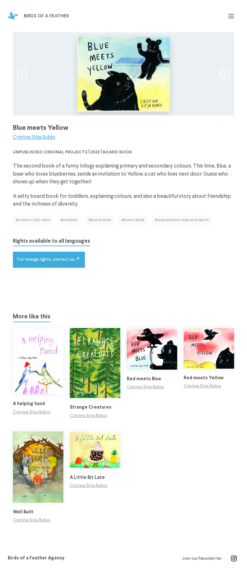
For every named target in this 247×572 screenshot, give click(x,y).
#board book (133, 220)
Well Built (23, 512)
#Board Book (99, 220)
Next (225, 74)
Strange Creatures (91, 407)
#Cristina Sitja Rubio (33, 220)
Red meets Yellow (204, 378)
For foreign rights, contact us (46, 259)
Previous (22, 74)
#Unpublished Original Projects (182, 220)
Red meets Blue (144, 379)
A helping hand (29, 404)
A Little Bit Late (87, 478)
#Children (69, 220)
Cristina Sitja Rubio (34, 137)
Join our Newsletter (202, 558)
